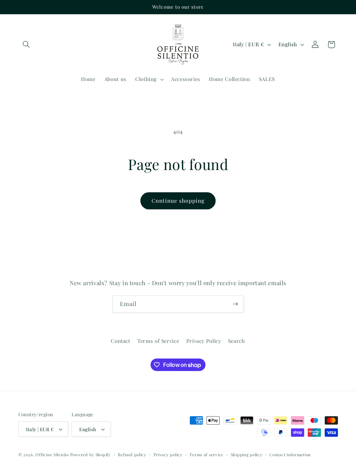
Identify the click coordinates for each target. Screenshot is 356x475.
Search (236, 340)
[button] (26, 45)
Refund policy (132, 454)
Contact (120, 340)
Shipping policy (246, 454)
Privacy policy (168, 454)
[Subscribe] (235, 304)
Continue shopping (178, 200)
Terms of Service (158, 340)
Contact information (290, 454)
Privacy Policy (203, 340)
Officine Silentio (52, 454)
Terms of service (206, 454)
